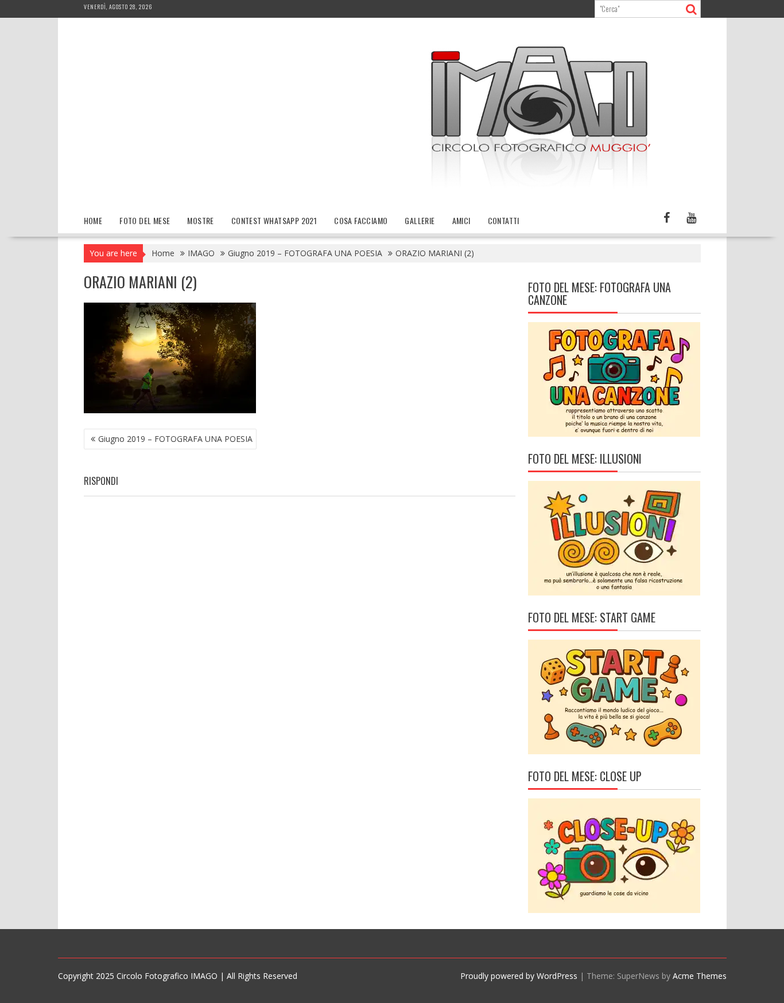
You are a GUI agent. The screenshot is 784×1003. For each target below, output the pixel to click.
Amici (461, 220)
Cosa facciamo (360, 220)
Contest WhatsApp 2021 (274, 220)
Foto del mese (144, 220)
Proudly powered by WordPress (518, 975)
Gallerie (419, 220)
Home (93, 220)
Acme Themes (700, 975)
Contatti (503, 220)
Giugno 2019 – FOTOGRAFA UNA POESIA (175, 438)
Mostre (200, 220)
